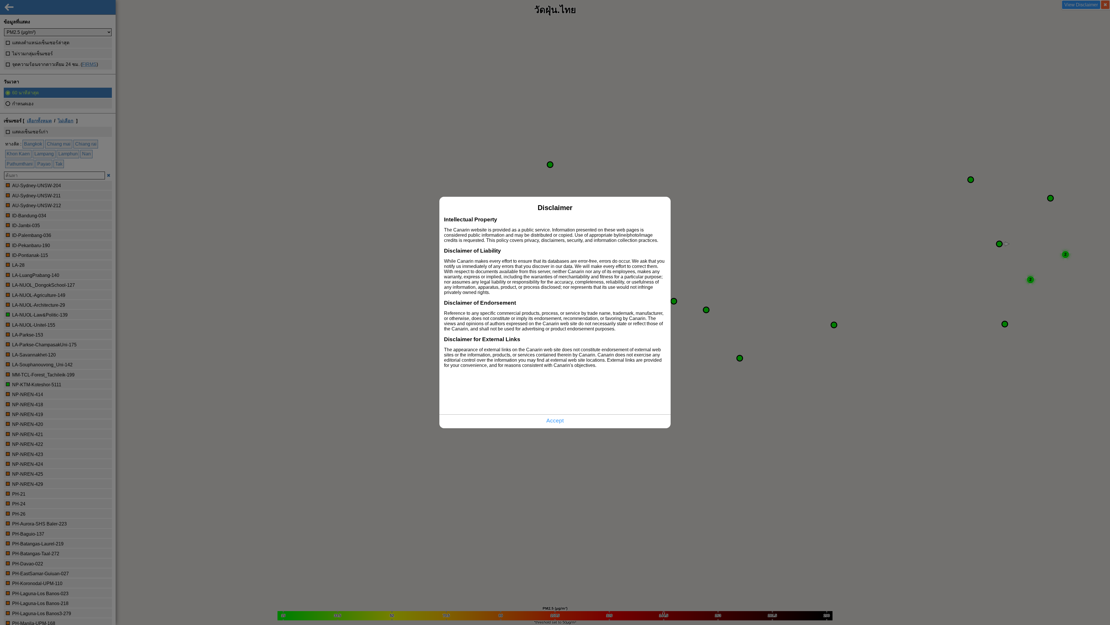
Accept (555, 421)
